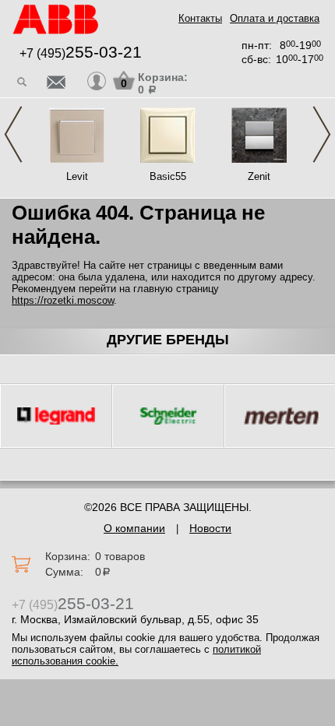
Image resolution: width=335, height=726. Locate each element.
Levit (77, 176)
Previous (13, 134)
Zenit (259, 176)
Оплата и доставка (274, 18)
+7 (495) (80, 53)
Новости (210, 528)
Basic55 (168, 176)
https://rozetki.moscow (63, 300)
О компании (134, 528)
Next (321, 134)
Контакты (200, 18)
